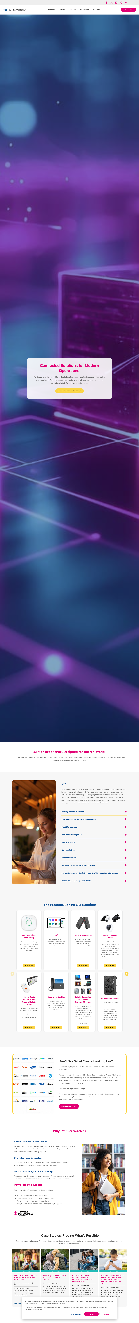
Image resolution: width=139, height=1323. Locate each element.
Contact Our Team (68, 1106)
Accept (91, 1314)
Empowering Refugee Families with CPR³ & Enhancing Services (54, 1277)
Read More (17, 1303)
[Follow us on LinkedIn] (116, 2)
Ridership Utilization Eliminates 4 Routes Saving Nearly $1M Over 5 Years (25, 1277)
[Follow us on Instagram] (121, 2)
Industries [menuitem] (52, 10)
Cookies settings (76, 1314)
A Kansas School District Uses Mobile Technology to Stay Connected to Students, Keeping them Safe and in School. (112, 1279)
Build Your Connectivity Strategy (69, 391)
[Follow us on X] (111, 2)
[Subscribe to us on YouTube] (126, 2)
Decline (106, 1314)
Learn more (83, 965)
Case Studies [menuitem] (84, 10)
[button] (127, 974)
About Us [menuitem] (72, 10)
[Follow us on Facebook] (106, 2)
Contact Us (128, 10)
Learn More (29, 965)
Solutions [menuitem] (62, 10)
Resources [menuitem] (96, 10)
